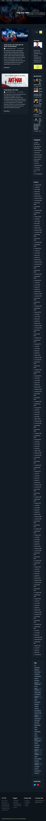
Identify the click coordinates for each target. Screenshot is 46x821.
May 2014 (37, 573)
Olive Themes (15, 818)
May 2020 (37, 382)
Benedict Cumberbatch (37, 683)
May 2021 (37, 350)
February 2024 (38, 262)
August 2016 (38, 503)
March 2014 (37, 578)
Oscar (36, 733)
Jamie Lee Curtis (38, 713)
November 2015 (37, 525)
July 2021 (37, 346)
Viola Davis (37, 773)
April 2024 (37, 257)
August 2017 (38, 471)
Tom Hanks (37, 766)
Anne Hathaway (38, 676)
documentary (37, 702)
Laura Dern (37, 723)
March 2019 (37, 419)
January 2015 (38, 550)
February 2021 (38, 357)
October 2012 (38, 624)
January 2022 (38, 328)
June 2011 (37, 648)
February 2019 (38, 421)
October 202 (38, 654)
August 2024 (38, 248)
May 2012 (37, 635)
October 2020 (38, 369)
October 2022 (38, 306)
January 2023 (38, 296)
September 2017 (37, 468)
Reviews (16, 802)
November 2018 (37, 430)
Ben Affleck (37, 680)
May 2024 (37, 255)
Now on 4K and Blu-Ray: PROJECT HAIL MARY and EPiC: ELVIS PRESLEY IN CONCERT (38, 124)
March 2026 (38, 196)
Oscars (36, 736)
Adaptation (37, 669)
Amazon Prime (37, 672)
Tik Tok (26, 805)
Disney (36, 700)
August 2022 (38, 312)
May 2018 (37, 446)
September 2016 (37, 500)
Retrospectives (17, 804)
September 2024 (37, 245)
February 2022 (38, 325)
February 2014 (38, 580)
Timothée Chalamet (37, 764)
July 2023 (37, 282)
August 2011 (37, 645)
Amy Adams (37, 674)
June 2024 (37, 253)
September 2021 (37, 341)
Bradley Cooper (38, 692)
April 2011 (37, 650)
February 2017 (38, 485)
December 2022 (37, 299)
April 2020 (37, 384)
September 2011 (37, 642)
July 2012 (37, 630)
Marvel (36, 727)
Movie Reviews (38, 155)
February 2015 (38, 548)
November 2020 (37, 366)
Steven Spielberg (38, 758)
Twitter (26, 804)
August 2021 (38, 344)
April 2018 (37, 448)
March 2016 (37, 514)
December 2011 (38, 637)
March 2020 (38, 387)
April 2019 (37, 416)
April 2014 (37, 576)
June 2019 (37, 412)
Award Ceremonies (37, 143)
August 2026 (38, 185)
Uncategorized (38, 174)
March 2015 (37, 546)
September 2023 (37, 277)
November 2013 (37, 589)
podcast (36, 743)
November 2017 (37, 462)
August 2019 (38, 407)
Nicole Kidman (37, 731)
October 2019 (38, 401)
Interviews (37, 152)
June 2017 (37, 476)
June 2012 (37, 632)
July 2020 (37, 378)
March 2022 (38, 323)
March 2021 (37, 355)
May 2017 (37, 478)
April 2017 (37, 480)
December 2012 (37, 617)
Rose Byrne (37, 747)
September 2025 (37, 213)
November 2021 (37, 334)
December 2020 (37, 362)
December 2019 (37, 394)
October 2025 (38, 210)
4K (35, 665)
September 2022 (37, 309)
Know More (6, 67)
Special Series (38, 165)
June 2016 (37, 507)
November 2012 (37, 621)
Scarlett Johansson (37, 754)
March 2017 (37, 482)
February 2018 (38, 453)
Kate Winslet (37, 720)
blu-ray (36, 686)
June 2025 (37, 221)
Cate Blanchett (38, 694)
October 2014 (38, 560)
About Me (16, 800)
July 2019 (37, 410)
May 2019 (37, 414)
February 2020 (38, 389)
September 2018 (37, 436)
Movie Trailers (38, 157)
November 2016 (37, 494)
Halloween (37, 704)
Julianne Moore (38, 718)
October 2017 (38, 465)
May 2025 (37, 223)
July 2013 (37, 601)
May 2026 (37, 191)
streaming (37, 761)
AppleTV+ (36, 678)
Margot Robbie (37, 725)
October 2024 (38, 242)
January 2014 (38, 582)
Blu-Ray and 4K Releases (37, 147)
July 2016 (37, 505)
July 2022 (37, 314)
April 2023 (37, 289)
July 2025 (37, 219)
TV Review (37, 167)
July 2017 (37, 473)
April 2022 (37, 321)
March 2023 (38, 291)
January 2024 (38, 264)
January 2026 (38, 200)
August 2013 (38, 598)
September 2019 (37, 404)
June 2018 (37, 444)
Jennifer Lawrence (36, 716)
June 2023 (37, 285)
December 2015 (37, 521)
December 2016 (37, 490)
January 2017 (38, 487)
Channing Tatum (36, 697)
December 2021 (37, 330)
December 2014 (37, 553)
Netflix (36, 729)
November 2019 (37, 398)
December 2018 (37, 426)
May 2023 (37, 287)
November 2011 (38, 639)
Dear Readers (38, 150)
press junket (37, 745)
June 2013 (37, 603)
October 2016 (38, 497)
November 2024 (37, 239)
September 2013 (37, 595)
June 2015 (37, 539)
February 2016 (38, 516)
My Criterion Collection (37, 160)
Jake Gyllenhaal (38, 710)
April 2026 (37, 193)
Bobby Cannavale (37, 689)
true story (36, 768)
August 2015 (38, 535)
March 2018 (37, 450)
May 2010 (37, 652)
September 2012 (37, 627)
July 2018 (37, 441)
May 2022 (37, 319)
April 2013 (37, 607)
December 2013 (37, 585)
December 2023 (37, 267)
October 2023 (38, 274)
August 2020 (38, 376)
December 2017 (37, 458)
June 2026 (37, 189)
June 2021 (37, 348)
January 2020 (38, 391)
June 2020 (37, 380)
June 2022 (37, 316)
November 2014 (37, 557)
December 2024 (37, 235)
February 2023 (38, 293)
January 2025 (38, 232)
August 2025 (38, 216)
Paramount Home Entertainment (37, 739)
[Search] (40, 32)
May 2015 (37, 541)
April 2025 (37, 225)
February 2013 (38, 612)
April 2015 (37, 544)
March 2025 (38, 228)
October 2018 (38, 433)
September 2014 (37, 563)
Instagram (27, 802)
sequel (36, 756)
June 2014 (37, 571)
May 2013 (37, 605)
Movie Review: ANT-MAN (11, 90)
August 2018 (38, 439)
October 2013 (38, 592)
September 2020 (37, 372)
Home (15, 807)
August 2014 (38, 567)
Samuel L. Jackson (36, 750)
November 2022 (37, 303)
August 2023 (38, 280)
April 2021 (37, 353)
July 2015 (37, 537)
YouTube (27, 800)
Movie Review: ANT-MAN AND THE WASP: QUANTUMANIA (13, 45)
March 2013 (37, 610)
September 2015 (37, 532)
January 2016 (38, 519)
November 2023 (37, 271)
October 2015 (38, 529)
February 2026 (38, 198)
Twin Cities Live (37, 170)
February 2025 (38, 230)
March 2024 (38, 259)
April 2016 (37, 512)
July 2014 (37, 569)
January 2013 (38, 614)
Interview (36, 706)
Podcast (37, 163)
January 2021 (38, 359)
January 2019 (38, 423)
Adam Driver (37, 667)
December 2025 (37, 203)
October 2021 (38, 338)
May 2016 (37, 510)
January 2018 (38, 455)
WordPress (23, 818)
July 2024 (37, 250)
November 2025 (37, 207)
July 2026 (37, 187)
